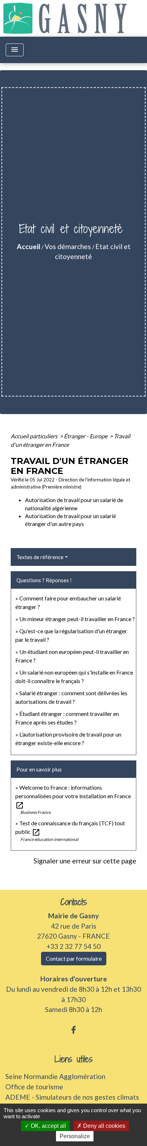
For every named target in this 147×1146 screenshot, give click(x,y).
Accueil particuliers (35, 436)
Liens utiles (74, 1059)
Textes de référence (40, 557)
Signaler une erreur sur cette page (85, 861)
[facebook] (73, 1029)
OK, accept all (47, 1126)
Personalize (75, 1136)
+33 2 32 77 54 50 (73, 946)
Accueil (28, 246)
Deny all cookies (103, 1126)
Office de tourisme (34, 1087)
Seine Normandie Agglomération (55, 1076)
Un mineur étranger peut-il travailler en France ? (77, 618)
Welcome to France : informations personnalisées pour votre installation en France (73, 796)
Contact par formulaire (74, 958)
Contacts (73, 902)
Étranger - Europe (86, 436)
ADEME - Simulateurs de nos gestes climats (72, 1097)
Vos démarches (68, 246)
